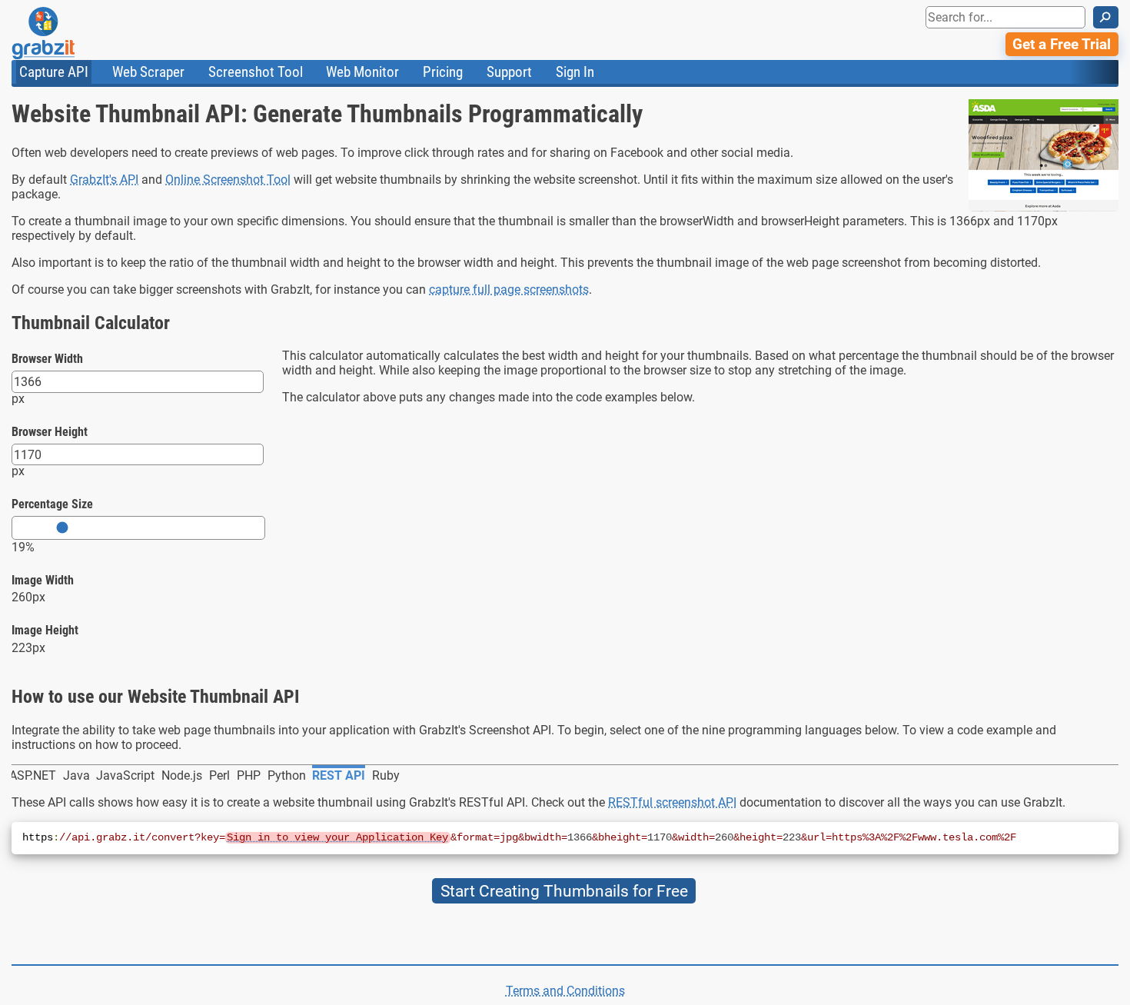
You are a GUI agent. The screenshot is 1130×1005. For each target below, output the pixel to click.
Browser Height (50, 431)
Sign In (575, 72)
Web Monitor (362, 72)
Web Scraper (148, 72)
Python (287, 775)
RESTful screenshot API (672, 802)
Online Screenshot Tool (228, 179)
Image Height (45, 630)
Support (509, 72)
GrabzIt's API (104, 179)
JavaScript (125, 775)
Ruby (386, 775)
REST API (338, 775)
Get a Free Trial (1061, 44)
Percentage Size (52, 504)
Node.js (181, 775)
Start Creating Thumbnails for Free (564, 890)
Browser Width (47, 358)
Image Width (43, 580)
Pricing (443, 72)
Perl (219, 775)
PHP (249, 775)
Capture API (53, 72)
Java (76, 775)
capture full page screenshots (509, 289)
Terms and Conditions (565, 990)
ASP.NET (32, 775)
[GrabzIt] (78, 33)
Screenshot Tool (255, 72)
